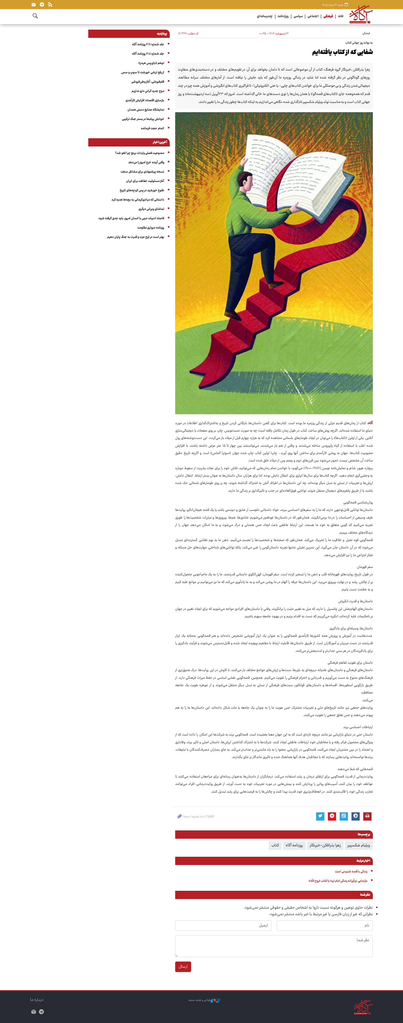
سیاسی (298, 17)
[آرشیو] (33, 4)
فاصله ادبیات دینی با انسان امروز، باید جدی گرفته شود (131, 218)
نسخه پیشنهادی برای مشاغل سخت (142, 172)
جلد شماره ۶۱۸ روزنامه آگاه (148, 54)
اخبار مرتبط (363, 861)
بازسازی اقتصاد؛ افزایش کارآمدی (145, 100)
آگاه (370, 423)
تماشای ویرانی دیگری (151, 209)
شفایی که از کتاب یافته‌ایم (342, 52)
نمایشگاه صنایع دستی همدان (145, 110)
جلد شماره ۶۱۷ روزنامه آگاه (148, 44)
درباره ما (36, 1000)
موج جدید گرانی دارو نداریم (148, 91)
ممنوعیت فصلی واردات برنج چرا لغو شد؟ (139, 153)
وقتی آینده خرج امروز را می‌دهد (146, 162)
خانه (341, 17)
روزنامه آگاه (294, 845)
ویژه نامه (283, 17)
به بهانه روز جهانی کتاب (359, 43)
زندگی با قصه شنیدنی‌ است (351, 872)
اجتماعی (313, 17)
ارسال (183, 966)
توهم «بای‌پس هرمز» (151, 63)
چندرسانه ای (265, 17)
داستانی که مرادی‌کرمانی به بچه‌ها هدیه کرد (138, 200)
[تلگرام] (41, 4)
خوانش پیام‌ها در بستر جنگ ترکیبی (143, 119)
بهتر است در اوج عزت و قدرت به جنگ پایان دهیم (135, 237)
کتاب (275, 845)
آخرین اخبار (160, 142)
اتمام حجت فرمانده (152, 128)
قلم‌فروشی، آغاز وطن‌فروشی (147, 82)
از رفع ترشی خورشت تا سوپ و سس (142, 72)
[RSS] (50, 4)
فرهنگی (328, 17)
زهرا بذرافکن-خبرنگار (325, 845)
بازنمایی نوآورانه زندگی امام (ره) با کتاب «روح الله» (338, 881)
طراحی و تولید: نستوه (199, 1000)
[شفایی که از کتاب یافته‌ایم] (274, 263)
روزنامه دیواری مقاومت (150, 228)
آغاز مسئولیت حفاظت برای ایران (145, 181)
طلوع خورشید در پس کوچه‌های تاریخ (142, 190)
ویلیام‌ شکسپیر (359, 845)
